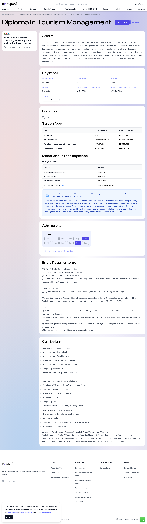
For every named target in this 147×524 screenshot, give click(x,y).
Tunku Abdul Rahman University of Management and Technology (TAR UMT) (45, 14)
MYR (139, 4)
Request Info (138, 22)
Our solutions (105, 468)
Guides (105, 9)
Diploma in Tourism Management (88, 14)
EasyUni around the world (128, 519)
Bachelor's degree (50, 9)
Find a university (81, 468)
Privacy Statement (26, 512)
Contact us (55, 473)
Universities (6, 9)
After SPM (79, 502)
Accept (9, 517)
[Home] (3, 14)
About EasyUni (56, 468)
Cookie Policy (13, 512)
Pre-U (20, 9)
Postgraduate (70, 9)
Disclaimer (128, 477)
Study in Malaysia (81, 492)
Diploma (33, 9)
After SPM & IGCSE (90, 9)
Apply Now (122, 22)
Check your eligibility (83, 497)
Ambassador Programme (136, 9)
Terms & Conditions (44, 512)
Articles (118, 9)
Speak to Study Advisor (84, 488)
